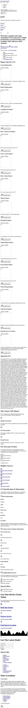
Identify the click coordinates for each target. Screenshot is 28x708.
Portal (5, 701)
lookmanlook (6, 672)
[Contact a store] (2, 706)
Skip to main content (5, 1)
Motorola (2, 27)
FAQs (4, 669)
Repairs (2, 23)
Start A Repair (10, 10)
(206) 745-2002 (5, 46)
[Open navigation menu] (4, 13)
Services (5, 664)
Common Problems (7, 662)
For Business (6, 666)
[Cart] (4, 10)
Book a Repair (6, 656)
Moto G (2, 29)
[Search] (2, 10)
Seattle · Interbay (14, 46)
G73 (1, 30)
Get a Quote (5, 660)
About (4, 667)
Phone (2, 25)
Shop (4, 661)
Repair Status (6, 658)
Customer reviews (9, 59)
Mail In (4, 657)
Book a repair (3, 48)
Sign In (15, 10)
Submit (2, 649)
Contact (5, 668)
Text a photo (13, 50)
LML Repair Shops (7, 670)
